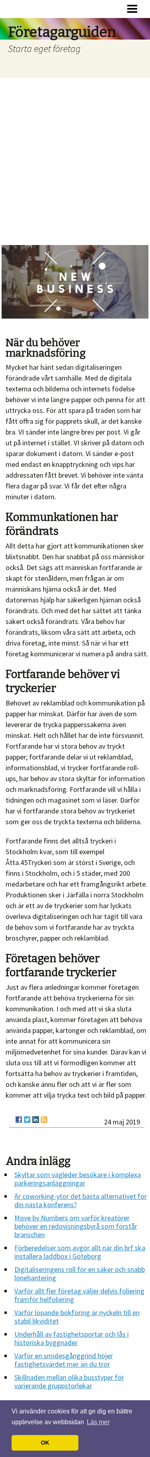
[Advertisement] (75, 157)
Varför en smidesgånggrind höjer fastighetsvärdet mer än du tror (63, 1360)
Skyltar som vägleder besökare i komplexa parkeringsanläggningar (77, 1179)
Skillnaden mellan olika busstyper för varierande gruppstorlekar (69, 1381)
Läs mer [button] (98, 1422)
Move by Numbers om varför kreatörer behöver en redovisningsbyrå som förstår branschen (75, 1226)
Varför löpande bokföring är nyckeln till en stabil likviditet (77, 1316)
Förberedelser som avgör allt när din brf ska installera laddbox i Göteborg (79, 1252)
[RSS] (44, 1119)
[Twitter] (27, 1119)
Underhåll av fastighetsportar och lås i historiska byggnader (71, 1338)
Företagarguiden (62, 32)
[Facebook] (19, 1119)
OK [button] (45, 1442)
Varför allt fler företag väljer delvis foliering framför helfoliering (79, 1295)
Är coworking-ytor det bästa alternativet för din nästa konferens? (80, 1200)
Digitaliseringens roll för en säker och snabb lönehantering (79, 1273)
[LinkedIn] (35, 1119)
